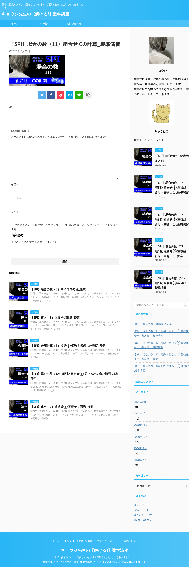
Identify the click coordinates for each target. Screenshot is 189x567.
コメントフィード (144, 514)
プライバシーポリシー (108, 541)
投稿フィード (141, 509)
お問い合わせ (74, 23)
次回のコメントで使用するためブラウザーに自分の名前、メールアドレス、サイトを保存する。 (64, 227)
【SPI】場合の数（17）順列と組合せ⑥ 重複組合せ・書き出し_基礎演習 (172, 219)
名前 (15, 184)
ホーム (14, 23)
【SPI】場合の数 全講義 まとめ (153, 324)
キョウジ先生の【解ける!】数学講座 (35, 13)
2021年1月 (140, 413)
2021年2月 (140, 401)
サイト (15, 211)
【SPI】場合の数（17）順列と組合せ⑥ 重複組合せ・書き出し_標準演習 (172, 187)
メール (16, 198)
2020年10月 (141, 436)
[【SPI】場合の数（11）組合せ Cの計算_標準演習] (69, 95)
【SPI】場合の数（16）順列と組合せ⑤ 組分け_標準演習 (171, 283)
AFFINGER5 (139, 562)
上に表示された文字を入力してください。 (35, 241)
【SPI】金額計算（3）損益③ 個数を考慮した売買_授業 (67, 345)
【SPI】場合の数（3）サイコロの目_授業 (58, 289)
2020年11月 (141, 425)
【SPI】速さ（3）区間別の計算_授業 (55, 317)
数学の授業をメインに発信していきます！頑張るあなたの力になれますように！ (94, 557)
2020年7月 (140, 459)
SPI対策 (44, 23)
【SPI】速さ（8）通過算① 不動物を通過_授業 (61, 407)
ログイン (139, 504)
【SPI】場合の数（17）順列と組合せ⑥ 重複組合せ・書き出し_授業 (170, 251)
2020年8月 (140, 448)
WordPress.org (142, 519)
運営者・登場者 (84, 541)
